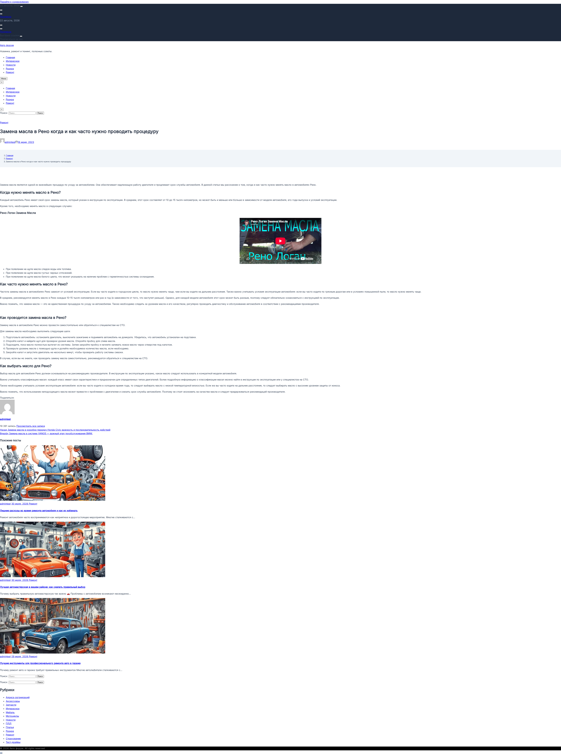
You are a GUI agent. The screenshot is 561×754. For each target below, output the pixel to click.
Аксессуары (13, 701)
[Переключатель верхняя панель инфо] (21, 6)
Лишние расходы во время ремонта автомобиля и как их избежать (39, 510)
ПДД (8, 723)
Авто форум (7, 45)
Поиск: (4, 112)
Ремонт (10, 72)
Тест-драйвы (13, 742)
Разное (10, 68)
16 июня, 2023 (26, 142)
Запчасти (11, 704)
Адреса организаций (18, 697)
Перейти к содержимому (14, 1)
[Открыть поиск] (1, 10)
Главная (10, 57)
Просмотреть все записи (30, 426)
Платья (10, 727)
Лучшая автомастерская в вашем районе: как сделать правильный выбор (42, 586)
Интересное (12, 61)
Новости (10, 64)
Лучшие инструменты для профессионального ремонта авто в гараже (40, 663)
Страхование (13, 738)
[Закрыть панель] (21, 36)
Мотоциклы (12, 716)
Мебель (10, 712)
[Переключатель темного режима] (1, 13)
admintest (10, 142)
